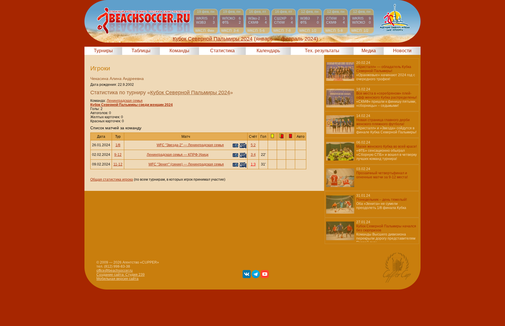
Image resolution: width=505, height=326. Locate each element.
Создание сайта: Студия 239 (120, 275)
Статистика (222, 50)
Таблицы (141, 50)
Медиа (369, 50)
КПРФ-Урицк (198, 155)
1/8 (117, 145)
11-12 (117, 164)
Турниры (103, 50)
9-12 (118, 155)
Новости (402, 50)
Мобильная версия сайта (117, 279)
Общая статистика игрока (111, 179)
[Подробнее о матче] (205, 21)
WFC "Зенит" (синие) (165, 164)
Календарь (268, 50)
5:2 (253, 145)
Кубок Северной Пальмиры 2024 (190, 92)
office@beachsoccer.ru (114, 271)
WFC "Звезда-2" (170, 145)
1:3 (253, 164)
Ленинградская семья (125, 101)
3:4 (253, 155)
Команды (179, 50)
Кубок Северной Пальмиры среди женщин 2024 (131, 105)
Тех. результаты (322, 50)
